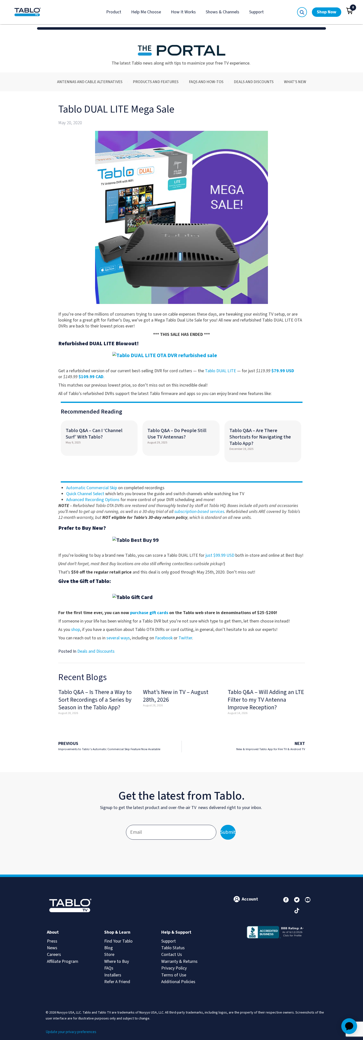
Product (113, 12)
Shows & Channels (222, 12)
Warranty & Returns (179, 961)
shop (75, 629)
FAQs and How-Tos (206, 82)
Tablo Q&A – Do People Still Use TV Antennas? (176, 433)
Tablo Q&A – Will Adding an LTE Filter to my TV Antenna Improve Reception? (266, 700)
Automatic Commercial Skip (91, 488)
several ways (118, 638)
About (53, 932)
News (52, 948)
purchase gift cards (149, 613)
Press (52, 941)
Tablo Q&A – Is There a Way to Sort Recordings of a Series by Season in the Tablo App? (95, 700)
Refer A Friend (117, 982)
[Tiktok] (296, 910)
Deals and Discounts (254, 82)
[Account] (237, 899)
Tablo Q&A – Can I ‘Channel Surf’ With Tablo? (94, 433)
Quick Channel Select (85, 494)
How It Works (183, 12)
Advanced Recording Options (93, 500)
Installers (112, 975)
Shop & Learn (117, 932)
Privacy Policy (174, 968)
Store (109, 954)
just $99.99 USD (219, 555)
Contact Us (171, 954)
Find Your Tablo (118, 941)
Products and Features (156, 82)
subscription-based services (199, 511)
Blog (108, 948)
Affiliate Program (62, 961)
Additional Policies (178, 982)
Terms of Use (173, 975)
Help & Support (176, 932)
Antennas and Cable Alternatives (89, 82)
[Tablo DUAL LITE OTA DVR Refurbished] (181, 355)
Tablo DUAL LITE (220, 371)
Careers (54, 954)
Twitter (185, 638)
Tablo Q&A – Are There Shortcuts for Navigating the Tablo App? (260, 437)
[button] (349, 10)
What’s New (295, 82)
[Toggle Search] (302, 12)
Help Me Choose (146, 12)
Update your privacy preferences (71, 1032)
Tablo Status (173, 948)
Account (250, 899)
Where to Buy (116, 961)
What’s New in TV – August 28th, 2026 (175, 696)
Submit (228, 832)
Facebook (164, 638)
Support (256, 12)
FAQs (108, 968)
